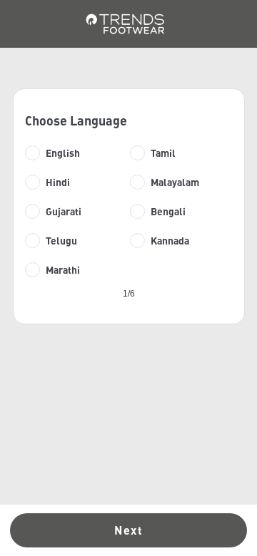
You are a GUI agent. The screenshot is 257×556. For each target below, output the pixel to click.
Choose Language (76, 120)
